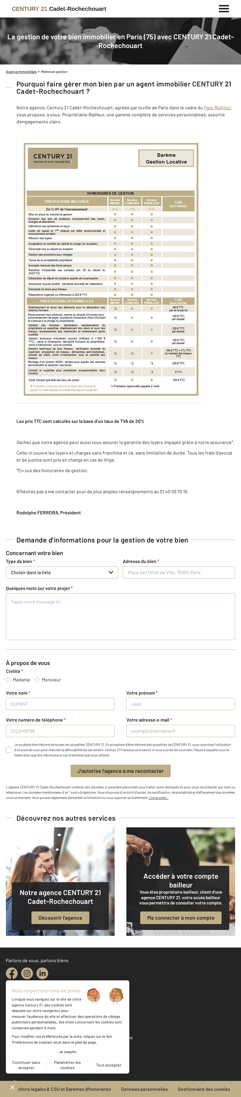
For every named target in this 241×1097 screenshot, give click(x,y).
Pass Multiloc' (217, 107)
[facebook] (12, 973)
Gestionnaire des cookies (204, 1089)
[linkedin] (42, 973)
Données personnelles (144, 1089)
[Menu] (224, 8)
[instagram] (27, 973)
